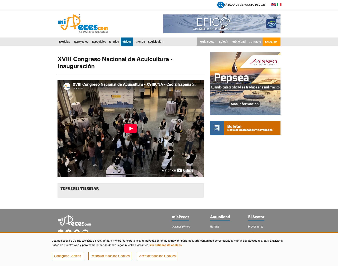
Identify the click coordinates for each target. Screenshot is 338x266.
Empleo (114, 41)
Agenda (140, 41)
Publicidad (238, 41)
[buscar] (220, 4)
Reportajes (81, 41)
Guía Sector (208, 41)
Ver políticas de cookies (166, 244)
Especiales (99, 41)
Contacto (255, 41)
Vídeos (126, 41)
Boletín (223, 41)
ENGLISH (271, 41)
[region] (169, 249)
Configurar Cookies (67, 256)
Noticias (64, 41)
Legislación (155, 41)
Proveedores (255, 226)
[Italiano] (279, 4)
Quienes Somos (181, 226)
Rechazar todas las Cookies (110, 256)
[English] (273, 4)
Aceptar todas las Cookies (157, 256)
